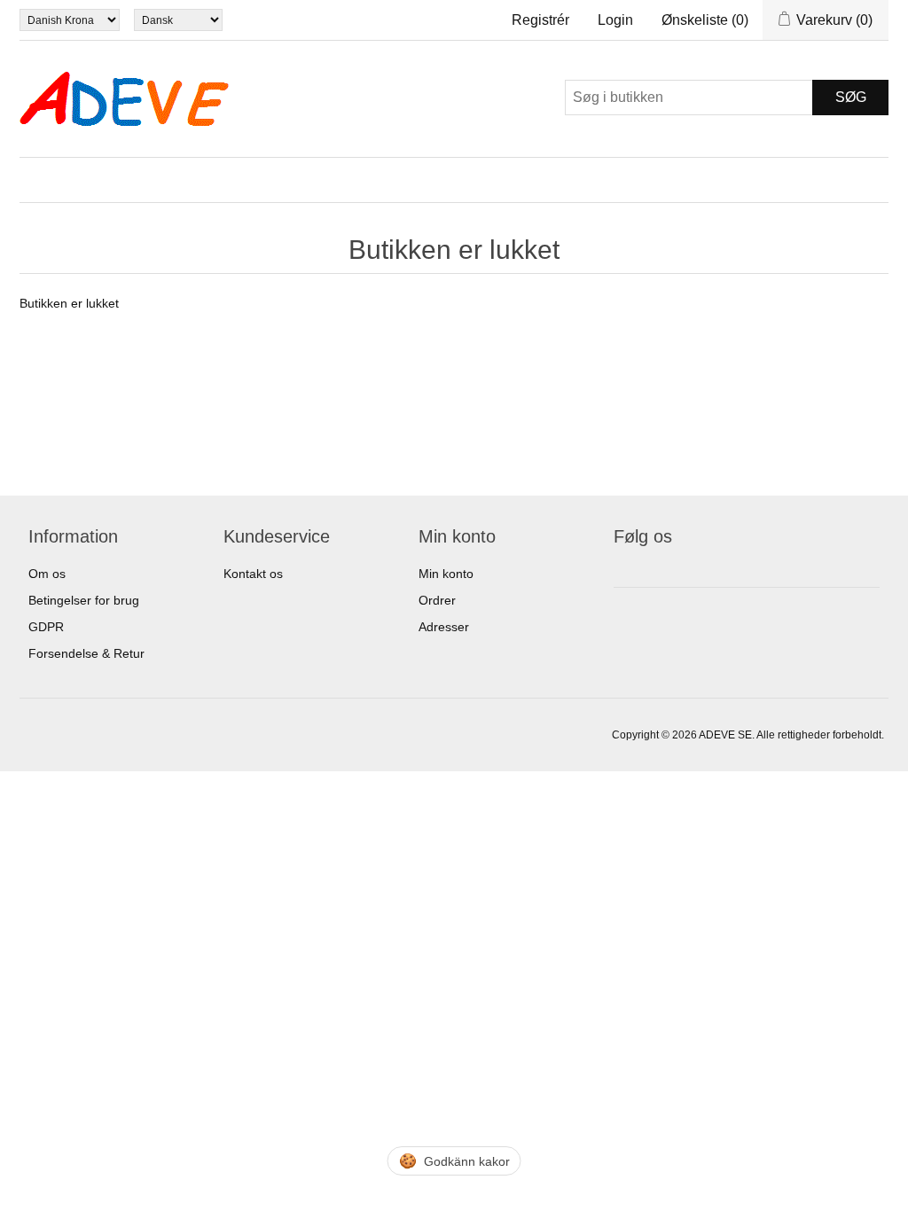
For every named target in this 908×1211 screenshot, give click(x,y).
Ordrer (437, 600)
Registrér (540, 19)
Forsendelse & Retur (86, 653)
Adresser (444, 627)
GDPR (46, 627)
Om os (47, 573)
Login (615, 19)
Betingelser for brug (83, 600)
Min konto (446, 573)
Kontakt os (253, 573)
